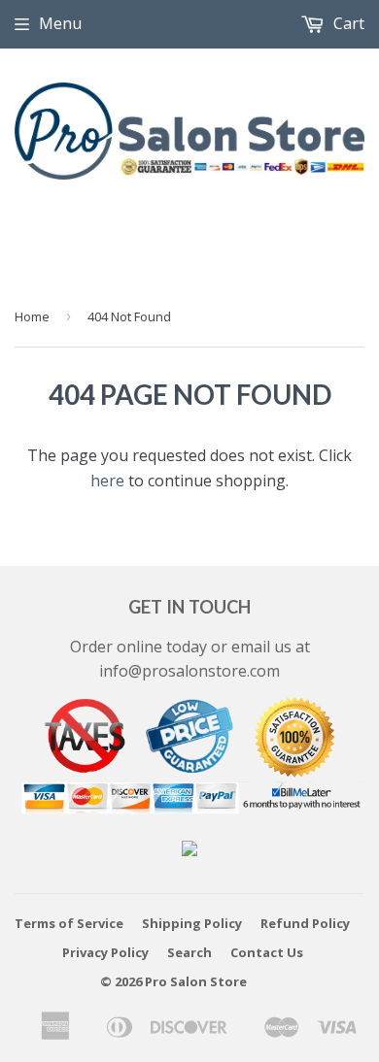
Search (189, 952)
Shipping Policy (192, 923)
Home (32, 316)
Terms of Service (69, 923)
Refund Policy (305, 923)
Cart (346, 23)
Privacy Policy (105, 952)
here (107, 480)
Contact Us (266, 952)
